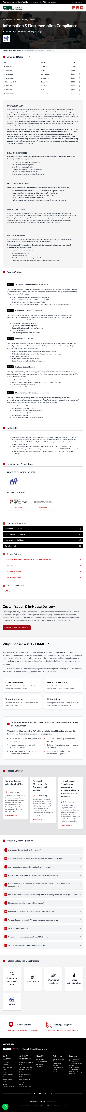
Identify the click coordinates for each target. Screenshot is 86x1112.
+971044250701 (27, 1069)
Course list (57, 1105)
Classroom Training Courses (58, 1060)
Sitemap (49, 1105)
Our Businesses (76, 2)
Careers (65, 1105)
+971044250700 (26, 1067)
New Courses (56, 1072)
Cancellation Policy (24, 1105)
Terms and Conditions (38, 1105)
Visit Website (18, 507)
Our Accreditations (41, 1061)
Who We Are (40, 1059)
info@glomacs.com (25, 1074)
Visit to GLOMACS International (34, 1049)
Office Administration (16, 51)
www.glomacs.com (24, 1079)
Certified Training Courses (58, 1068)
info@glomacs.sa (8, 1074)
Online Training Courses (57, 1064)
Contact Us (39, 1066)
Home (5, 51)
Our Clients (39, 1064)
